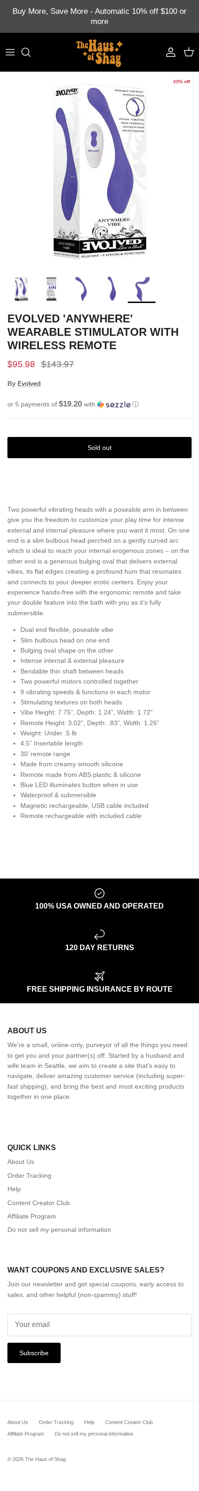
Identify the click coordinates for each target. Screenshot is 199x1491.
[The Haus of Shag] (99, 52)
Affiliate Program (31, 1216)
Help (14, 1189)
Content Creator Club (38, 1202)
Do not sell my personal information (59, 1229)
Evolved (29, 383)
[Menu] (10, 52)
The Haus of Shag (45, 1459)
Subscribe (34, 1353)
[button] (99, 404)
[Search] (30, 52)
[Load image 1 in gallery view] (99, 171)
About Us (20, 1161)
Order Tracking (29, 1175)
